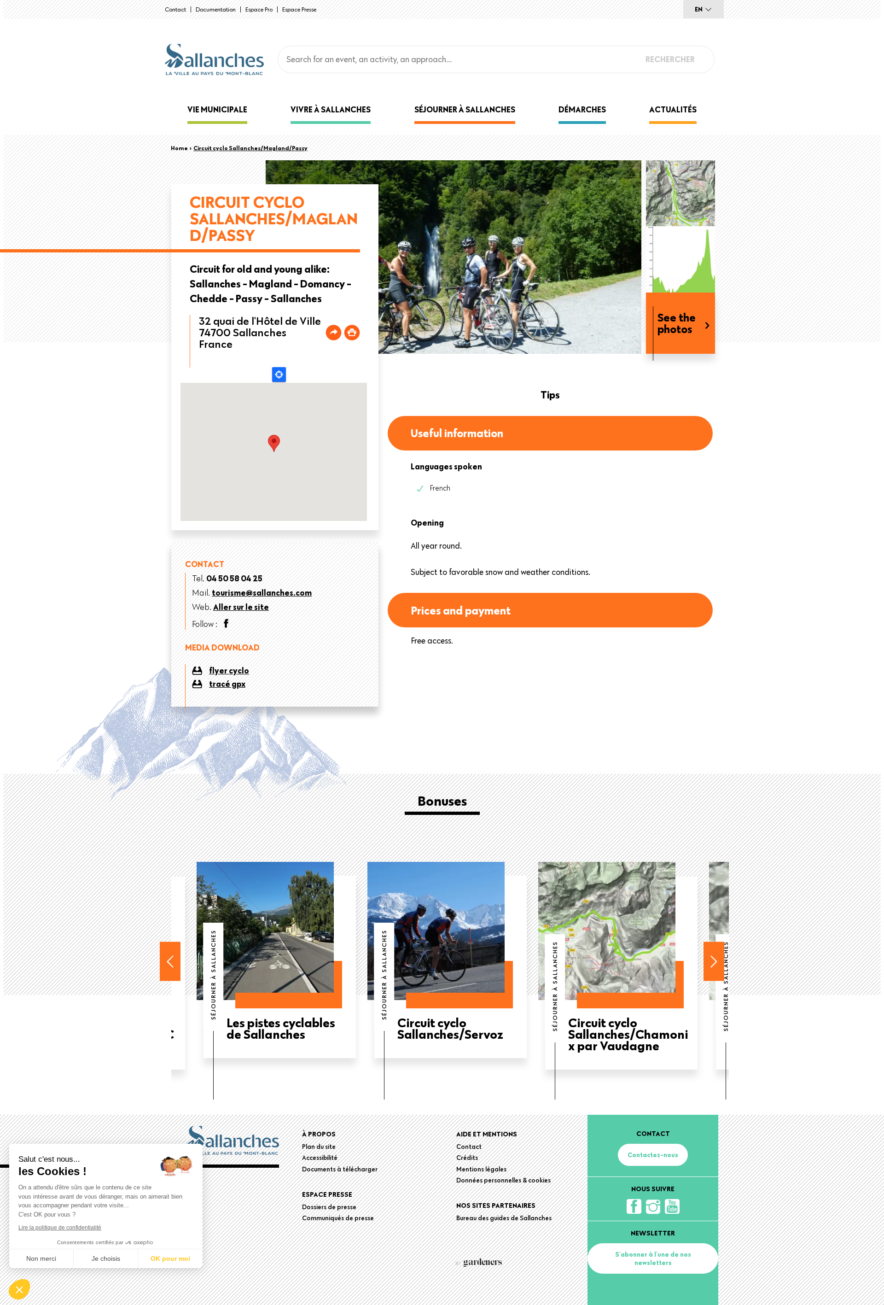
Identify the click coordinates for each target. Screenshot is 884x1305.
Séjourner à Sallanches (464, 109)
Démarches (582, 109)
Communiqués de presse (338, 1218)
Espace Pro (259, 9)
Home (179, 148)
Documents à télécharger (340, 1169)
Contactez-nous (653, 1155)
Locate (279, 374)
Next (714, 961)
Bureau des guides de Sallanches (504, 1218)
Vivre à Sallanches (331, 109)
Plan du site (319, 1146)
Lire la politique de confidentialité (59, 1227)
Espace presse (299, 9)
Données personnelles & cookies (503, 1180)
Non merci (41, 1258)
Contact (175, 9)
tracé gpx (227, 684)
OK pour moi (170, 1258)
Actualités (673, 109)
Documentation (216, 9)
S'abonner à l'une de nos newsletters (653, 1258)
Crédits (467, 1157)
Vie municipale (217, 109)
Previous (170, 961)
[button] (19, 1289)
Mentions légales (481, 1169)
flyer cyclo (229, 670)
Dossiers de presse (329, 1207)
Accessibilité (319, 1157)
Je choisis (106, 1258)
